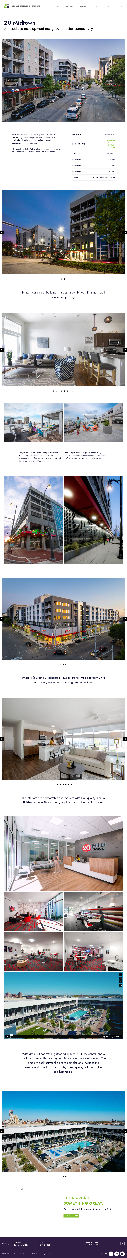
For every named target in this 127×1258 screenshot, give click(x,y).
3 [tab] (59, 391)
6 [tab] (68, 391)
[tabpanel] (63, 232)
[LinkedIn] (122, 1253)
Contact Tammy (71, 1215)
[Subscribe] (122, 1243)
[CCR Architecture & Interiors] (22, 6)
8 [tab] (73, 391)
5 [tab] (65, 391)
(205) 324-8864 (44, 1245)
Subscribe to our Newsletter (91, 1243)
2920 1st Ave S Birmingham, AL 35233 (21, 1244)
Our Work (56, 6)
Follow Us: (103, 1254)
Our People (84, 6)
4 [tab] (62, 391)
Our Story (70, 6)
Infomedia (48, 1254)
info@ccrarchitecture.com (47, 1243)
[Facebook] (111, 1253)
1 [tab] (62, 279)
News (96, 6)
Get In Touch (109, 6)
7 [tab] (70, 391)
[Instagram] (116, 1253)
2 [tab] (65, 279)
